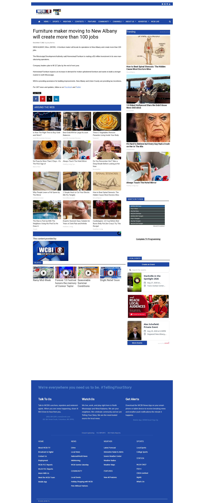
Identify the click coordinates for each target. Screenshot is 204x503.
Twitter (78, 87)
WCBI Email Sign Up (150, 420)
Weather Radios (110, 460)
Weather (67, 21)
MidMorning (75, 460)
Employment (43, 460)
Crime (73, 448)
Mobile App (137, 420)
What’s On (140, 481)
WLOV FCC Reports (45, 469)
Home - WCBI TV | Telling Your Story (49, 12)
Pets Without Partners (79, 486)
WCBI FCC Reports (45, 465)
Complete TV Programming (148, 239)
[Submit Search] (170, 21)
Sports (56, 21)
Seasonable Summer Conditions (84, 283)
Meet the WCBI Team (46, 477)
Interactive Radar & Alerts (113, 452)
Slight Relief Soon (110, 280)
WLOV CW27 (141, 464)
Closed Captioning (88, 433)
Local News (37, 93)
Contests (79, 21)
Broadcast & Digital (45, 452)
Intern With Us (43, 473)
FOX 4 (139, 469)
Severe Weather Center (112, 456)
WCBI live (155, 21)
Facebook (68, 87)
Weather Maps (109, 465)
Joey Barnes (51, 42)
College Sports (142, 452)
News (46, 21)
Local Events (76, 477)
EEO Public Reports (114, 433)
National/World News (79, 456)
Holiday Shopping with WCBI (82, 481)
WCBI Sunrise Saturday (80, 465)
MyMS (139, 477)
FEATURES (92, 21)
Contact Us (42, 456)
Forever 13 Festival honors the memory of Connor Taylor (65, 283)
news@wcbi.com (64, 417)
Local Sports (141, 448)
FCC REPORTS (101, 433)
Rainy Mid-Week (42, 280)
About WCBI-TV (44, 448)
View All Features (110, 477)
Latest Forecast (110, 448)
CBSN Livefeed (142, 473)
